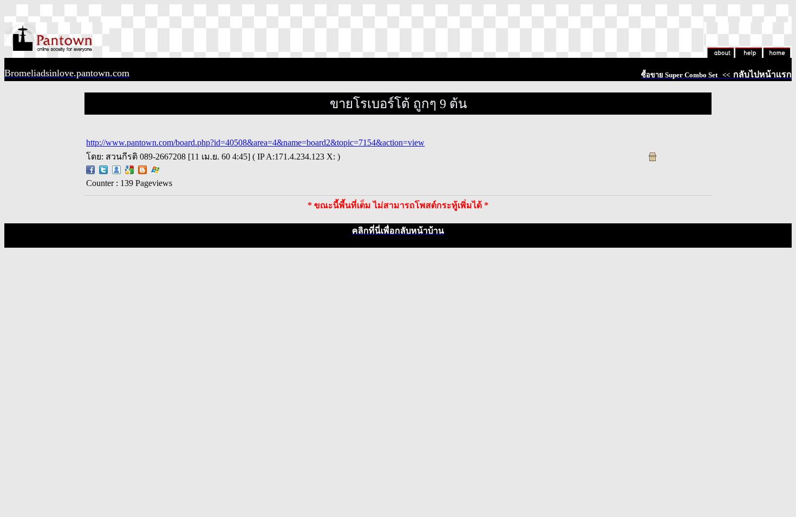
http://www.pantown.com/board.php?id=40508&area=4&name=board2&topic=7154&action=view (255, 142)
